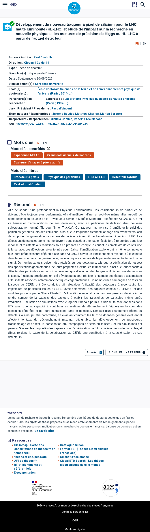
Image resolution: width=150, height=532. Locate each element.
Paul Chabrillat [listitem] (44, 57)
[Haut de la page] (135, 518)
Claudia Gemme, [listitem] (62, 119)
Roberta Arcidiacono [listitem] (88, 119)
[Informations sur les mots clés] (48, 148)
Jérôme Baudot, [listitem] (63, 113)
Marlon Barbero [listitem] (111, 113)
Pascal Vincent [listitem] (61, 108)
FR (137, 43)
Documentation (24, 472)
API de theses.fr (25, 460)
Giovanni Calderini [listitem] (36, 62)
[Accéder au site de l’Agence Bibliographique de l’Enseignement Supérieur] (111, 488)
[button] (94, 352)
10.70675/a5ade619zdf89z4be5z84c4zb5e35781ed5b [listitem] (52, 124)
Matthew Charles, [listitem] (87, 113)
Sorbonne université (49, 84)
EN (144, 43)
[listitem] (5, 4)
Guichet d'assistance (74, 457)
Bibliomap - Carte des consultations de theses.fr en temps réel (34, 449)
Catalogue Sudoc (72, 445)
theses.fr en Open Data (30, 457)
